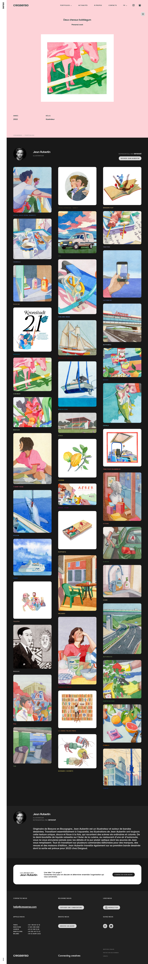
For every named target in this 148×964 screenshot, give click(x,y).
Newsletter (113, 907)
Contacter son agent (123, 874)
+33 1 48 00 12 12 (34, 925)
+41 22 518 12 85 (33, 929)
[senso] (3, 5)
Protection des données (111, 952)
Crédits (105, 956)
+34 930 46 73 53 (34, 931)
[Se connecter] (140, 5)
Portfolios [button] (65, 5)
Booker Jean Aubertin (130, 158)
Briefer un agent (67, 926)
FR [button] (124, 5)
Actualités (82, 5)
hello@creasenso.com (25, 907)
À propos (98, 5)
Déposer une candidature (71, 907)
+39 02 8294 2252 (34, 933)
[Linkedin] (111, 926)
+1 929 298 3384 (34, 927)
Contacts (113, 5)
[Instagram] (133, 5)
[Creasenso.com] (20, 5)
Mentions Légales (108, 949)
